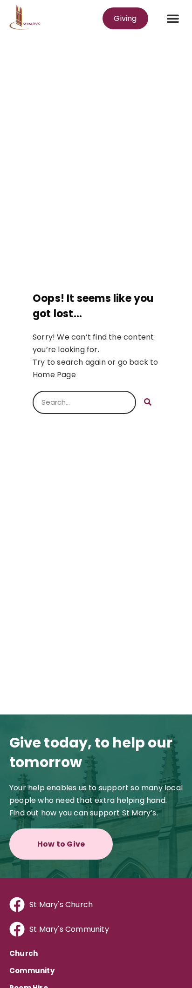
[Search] (147, 402)
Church (23, 953)
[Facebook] (17, 904)
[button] (173, 18)
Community (32, 970)
